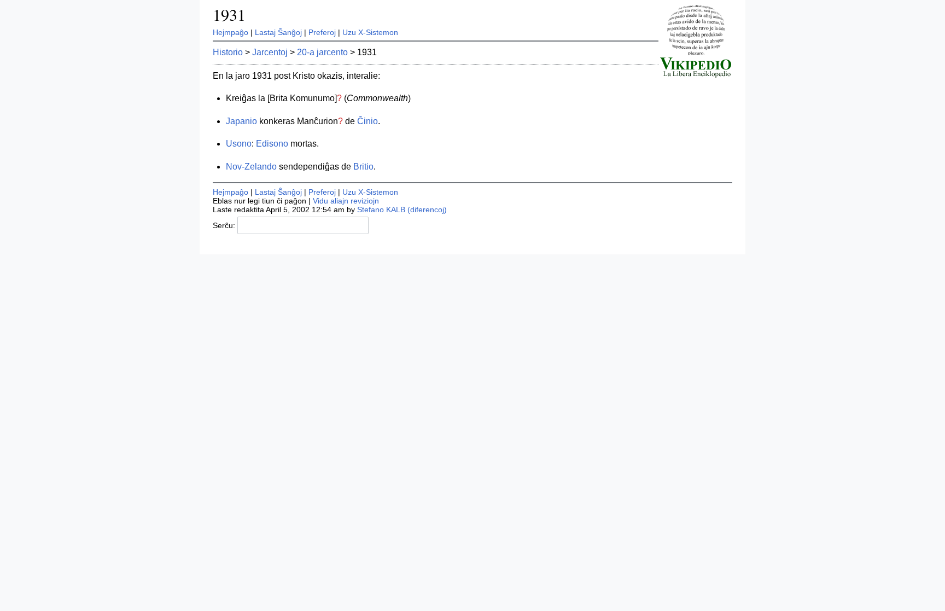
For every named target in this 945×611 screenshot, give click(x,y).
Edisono (272, 143)
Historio (228, 52)
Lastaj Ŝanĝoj (278, 32)
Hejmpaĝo (230, 32)
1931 (229, 14)
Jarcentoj (270, 52)
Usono (239, 143)
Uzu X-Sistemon (370, 32)
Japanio (241, 121)
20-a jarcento (322, 52)
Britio (363, 166)
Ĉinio (367, 121)
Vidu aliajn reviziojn (346, 200)
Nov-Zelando (251, 166)
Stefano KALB (381, 209)
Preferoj (322, 32)
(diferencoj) (427, 209)
